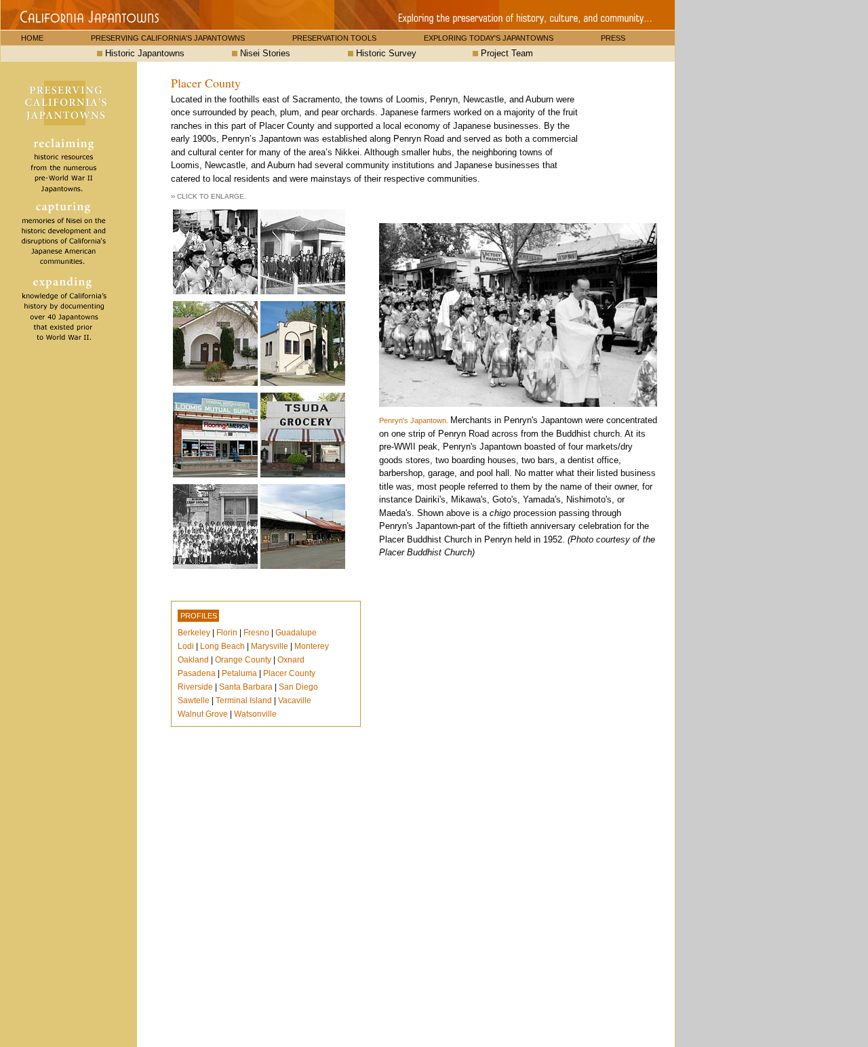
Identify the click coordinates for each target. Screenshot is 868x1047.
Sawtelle (194, 700)
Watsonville (255, 714)
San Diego (298, 687)
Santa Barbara (246, 687)
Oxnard (290, 660)
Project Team (505, 53)
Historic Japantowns (143, 53)
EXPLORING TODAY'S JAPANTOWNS (488, 38)
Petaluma (239, 673)
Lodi (186, 646)
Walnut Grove (203, 714)
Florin (226, 632)
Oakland (193, 660)
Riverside (195, 687)
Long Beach (222, 646)
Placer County (289, 673)
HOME (32, 38)
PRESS (613, 38)
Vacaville (294, 700)
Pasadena (197, 673)
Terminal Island (244, 700)
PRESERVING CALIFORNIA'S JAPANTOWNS (168, 38)
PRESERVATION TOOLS (334, 38)
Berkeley (194, 632)
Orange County (243, 660)
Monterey (311, 646)
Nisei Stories (263, 53)
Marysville (269, 646)
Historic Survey (384, 53)
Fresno (256, 632)
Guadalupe (296, 632)
